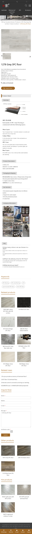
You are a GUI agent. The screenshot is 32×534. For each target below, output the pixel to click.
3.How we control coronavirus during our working (15, 382)
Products (17, 22)
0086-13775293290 (8, 83)
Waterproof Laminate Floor (12, 12)
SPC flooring (6, 283)
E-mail (16, 532)
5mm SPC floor (20, 286)
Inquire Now (9, 88)
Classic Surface (14, 24)
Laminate (4, 10)
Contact (23, 532)
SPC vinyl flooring (15, 283)
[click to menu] (30, 5)
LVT (23, 283)
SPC (20, 10)
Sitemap (25, 526)
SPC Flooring (25, 22)
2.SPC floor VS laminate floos (9, 379)
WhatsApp (3, 532)
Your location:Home (8, 22)
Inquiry (29, 532)
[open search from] (26, 5)
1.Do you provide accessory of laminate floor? (14, 376)
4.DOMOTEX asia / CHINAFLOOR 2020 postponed (14, 385)
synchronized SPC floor (8, 286)
